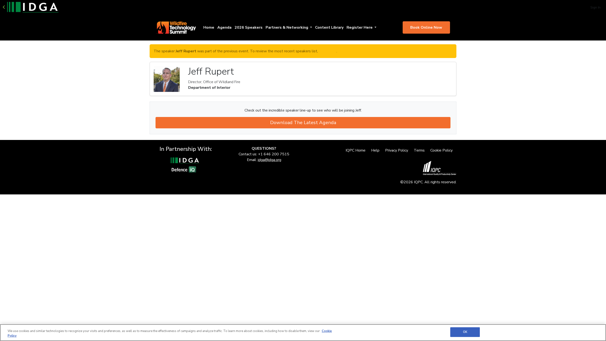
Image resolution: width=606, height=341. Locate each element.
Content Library (329, 27)
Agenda (224, 27)
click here (327, 51)
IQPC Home (355, 150)
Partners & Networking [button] (287, 27)
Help (375, 150)
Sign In (595, 7)
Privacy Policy (396, 150)
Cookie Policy (441, 150)
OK (465, 332)
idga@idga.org (269, 159)
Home (208, 27)
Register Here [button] (360, 27)
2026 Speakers (249, 27)
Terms (419, 150)
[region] (303, 332)
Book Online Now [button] (426, 27)
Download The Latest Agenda (303, 122)
